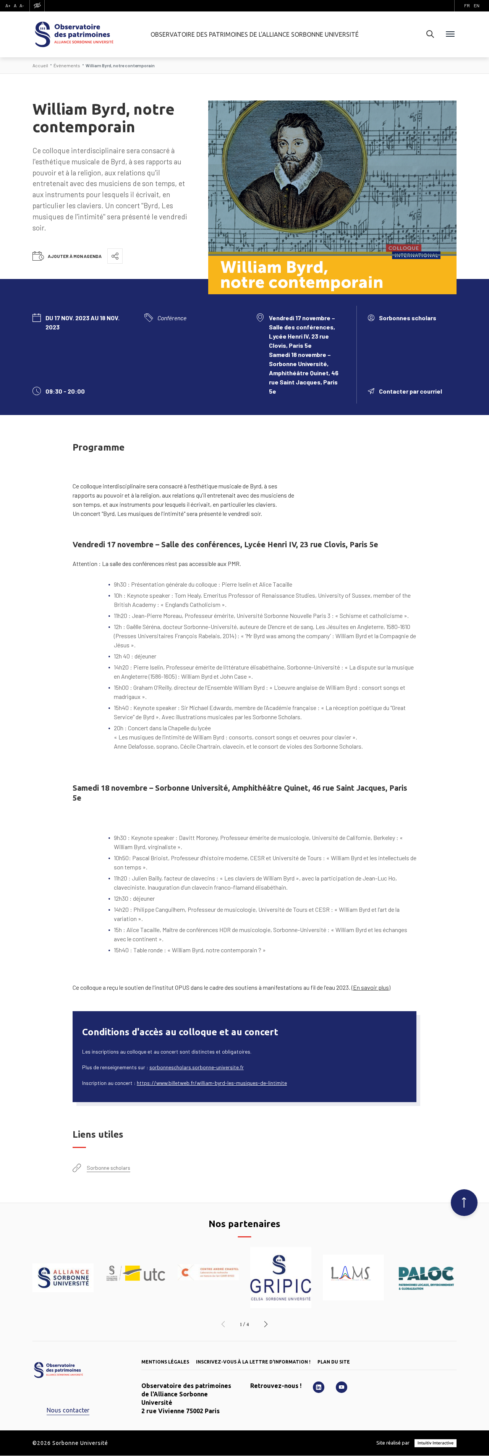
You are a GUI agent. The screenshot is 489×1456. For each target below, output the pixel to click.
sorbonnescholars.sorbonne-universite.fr (196, 1067)
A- (21, 5)
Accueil (40, 65)
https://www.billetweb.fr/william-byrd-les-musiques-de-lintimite (212, 1083)
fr (467, 5)
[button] (223, 1325)
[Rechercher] (430, 34)
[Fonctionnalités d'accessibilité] (37, 5)
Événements (66, 65)
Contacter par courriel (410, 391)
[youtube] (341, 1387)
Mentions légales (165, 1361)
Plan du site (333, 1361)
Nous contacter (68, 1410)
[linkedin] (318, 1387)
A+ (8, 5)
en (476, 5)
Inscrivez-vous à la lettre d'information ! (253, 1361)
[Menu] (450, 34)
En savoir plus (371, 987)
